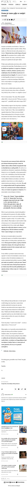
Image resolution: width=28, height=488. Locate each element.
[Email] (12, 20)
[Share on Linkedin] (9, 20)
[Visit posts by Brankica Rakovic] (2, 23)
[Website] (26, 395)
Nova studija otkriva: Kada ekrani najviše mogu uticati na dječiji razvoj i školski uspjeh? (9, 440)
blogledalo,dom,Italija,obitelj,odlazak (10, 383)
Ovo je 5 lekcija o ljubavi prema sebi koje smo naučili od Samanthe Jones (9, 453)
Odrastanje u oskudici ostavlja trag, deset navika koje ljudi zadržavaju (8, 467)
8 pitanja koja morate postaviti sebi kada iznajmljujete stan (9, 427)
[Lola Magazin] (10, 1)
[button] (2, 1)
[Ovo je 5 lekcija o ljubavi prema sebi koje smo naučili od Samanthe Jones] (23, 454)
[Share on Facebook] (5, 20)
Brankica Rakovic (8, 23)
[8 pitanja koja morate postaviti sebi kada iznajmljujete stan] (23, 429)
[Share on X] (7, 20)
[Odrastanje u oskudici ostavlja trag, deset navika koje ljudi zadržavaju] (23, 468)
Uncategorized (5, 10)
